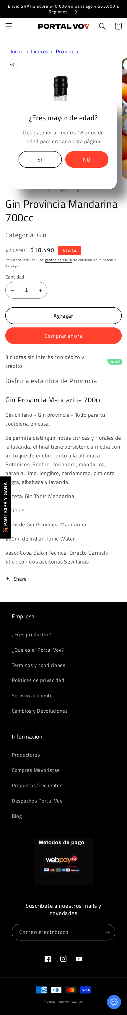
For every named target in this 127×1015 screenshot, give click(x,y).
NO (87, 160)
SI (40, 160)
